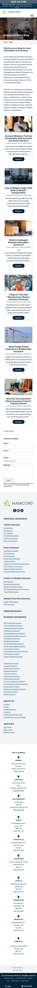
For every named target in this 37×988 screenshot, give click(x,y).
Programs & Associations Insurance (15, 636)
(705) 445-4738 (18, 810)
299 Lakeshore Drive (18, 764)
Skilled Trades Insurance (11, 668)
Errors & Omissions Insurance (13, 625)
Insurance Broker (17, 967)
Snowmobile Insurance (11, 536)
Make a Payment (9, 732)
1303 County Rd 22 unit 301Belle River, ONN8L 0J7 (18, 864)
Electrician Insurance (10, 671)
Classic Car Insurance (11, 538)
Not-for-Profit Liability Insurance (14, 644)
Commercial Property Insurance (14, 628)
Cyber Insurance (9, 604)
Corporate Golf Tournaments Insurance (16, 651)
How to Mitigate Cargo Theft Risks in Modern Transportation (18, 190)
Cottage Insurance (9, 561)
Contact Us (7, 712)
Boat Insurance (8, 581)
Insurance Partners (10, 709)
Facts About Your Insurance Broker (15, 717)
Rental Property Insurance (12, 559)
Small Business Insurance (12, 638)
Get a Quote (7, 727)
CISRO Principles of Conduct (13, 715)
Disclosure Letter (9, 978)
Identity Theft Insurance (11, 602)
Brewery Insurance (10, 694)
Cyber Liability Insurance (11, 654)
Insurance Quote (17, 970)
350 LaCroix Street (18, 783)
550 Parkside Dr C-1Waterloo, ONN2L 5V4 (18, 925)
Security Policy (15, 981)
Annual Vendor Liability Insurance (14, 646)
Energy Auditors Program (12, 686)
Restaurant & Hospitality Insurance (15, 689)
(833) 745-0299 (18, 2)
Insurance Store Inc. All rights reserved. (21, 975)
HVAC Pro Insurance (10, 674)
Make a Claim (8, 730)
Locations (7, 704)
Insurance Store (13, 247)
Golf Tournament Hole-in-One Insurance (16, 589)
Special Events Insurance (12, 584)
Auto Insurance (8, 528)
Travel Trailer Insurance (11, 592)
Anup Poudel (12, 143)
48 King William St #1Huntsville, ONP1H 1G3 (18, 845)
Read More (18, 159)
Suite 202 (18, 766)
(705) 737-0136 (18, 771)
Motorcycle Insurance (10, 541)
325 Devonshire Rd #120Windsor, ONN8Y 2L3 (18, 948)
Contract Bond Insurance (11, 649)
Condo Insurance (9, 556)
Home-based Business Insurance (14, 571)
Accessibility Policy (21, 978)
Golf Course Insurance (11, 692)
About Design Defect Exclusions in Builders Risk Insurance (18, 349)
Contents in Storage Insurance (13, 587)
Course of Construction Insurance (14, 681)
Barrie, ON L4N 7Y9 (18, 769)
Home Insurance (11, 548)
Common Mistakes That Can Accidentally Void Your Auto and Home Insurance (18, 138)
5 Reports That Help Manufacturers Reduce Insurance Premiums (18, 297)
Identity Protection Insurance (17, 598)
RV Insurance (8, 530)
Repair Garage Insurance (12, 679)
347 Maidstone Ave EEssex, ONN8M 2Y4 (18, 825)
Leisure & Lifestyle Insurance (17, 578)
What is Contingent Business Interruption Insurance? (18, 242)
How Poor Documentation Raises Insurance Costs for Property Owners (18, 401)
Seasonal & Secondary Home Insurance (16, 564)
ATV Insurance (8, 533)
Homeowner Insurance (11, 551)
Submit (9, 480)
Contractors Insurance (11, 666)
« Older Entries (9, 431)
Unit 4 (18, 785)
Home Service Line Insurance (13, 566)
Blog (29, 143)
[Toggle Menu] (32, 15)
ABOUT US (9, 701)
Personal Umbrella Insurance (13, 569)
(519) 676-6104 (18, 791)
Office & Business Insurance (13, 623)
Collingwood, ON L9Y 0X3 (18, 807)
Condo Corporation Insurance (13, 657)
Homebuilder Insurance (11, 663)
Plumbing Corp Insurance (12, 676)
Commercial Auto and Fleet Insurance (16, 684)
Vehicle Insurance (12, 525)
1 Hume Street (18, 802)
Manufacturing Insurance (11, 641)
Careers (6, 707)
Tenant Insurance (9, 553)
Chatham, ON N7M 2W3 (18, 788)
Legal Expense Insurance (12, 631)
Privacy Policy (24, 981)
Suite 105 (18, 805)
